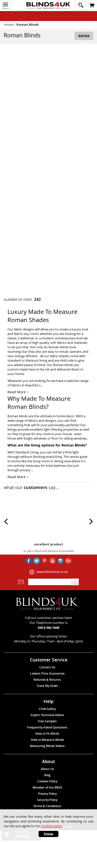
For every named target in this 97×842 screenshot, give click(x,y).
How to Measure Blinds (47, 740)
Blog (47, 775)
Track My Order (47, 686)
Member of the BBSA (47, 787)
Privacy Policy (47, 794)
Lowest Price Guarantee (47, 673)
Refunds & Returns (47, 680)
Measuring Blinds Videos (47, 746)
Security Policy (47, 800)
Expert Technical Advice (47, 715)
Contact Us (47, 667)
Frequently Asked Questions (47, 727)
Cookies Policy (47, 781)
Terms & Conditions (47, 806)
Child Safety (47, 709)
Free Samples (47, 721)
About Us (47, 769)
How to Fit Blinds (47, 733)
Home (8, 24)
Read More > (18, 392)
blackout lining (36, 360)
